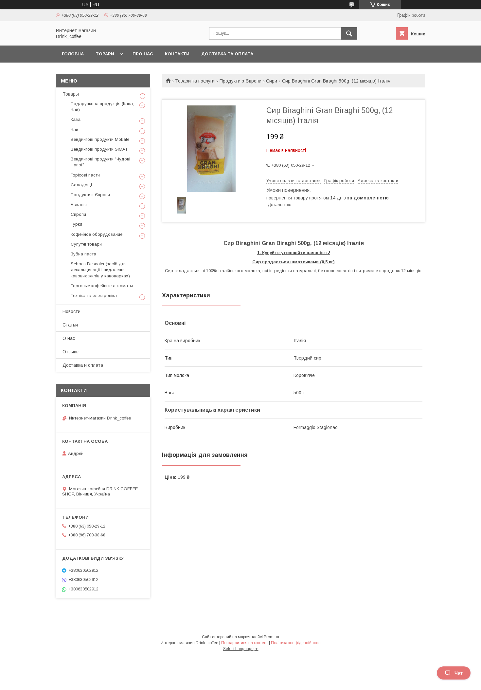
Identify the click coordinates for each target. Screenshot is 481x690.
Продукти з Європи (240, 81)
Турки (76, 224)
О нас (68, 338)
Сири (271, 81)
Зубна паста (83, 254)
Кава (75, 119)
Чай (74, 129)
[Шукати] (349, 33)
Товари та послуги (195, 81)
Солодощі (81, 184)
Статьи (70, 324)
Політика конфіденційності (296, 643)
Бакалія (79, 204)
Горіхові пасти (85, 175)
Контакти (177, 53)
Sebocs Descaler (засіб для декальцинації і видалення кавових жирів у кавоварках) (100, 269)
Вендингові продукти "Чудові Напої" (100, 162)
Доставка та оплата (227, 53)
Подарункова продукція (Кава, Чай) (102, 106)
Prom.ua (271, 637)
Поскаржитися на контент (244, 643)
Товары (70, 94)
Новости (71, 311)
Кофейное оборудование (96, 234)
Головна (73, 53)
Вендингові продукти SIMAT (99, 149)
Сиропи (78, 214)
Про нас (143, 53)
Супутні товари (86, 244)
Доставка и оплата (82, 365)
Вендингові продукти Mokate (100, 139)
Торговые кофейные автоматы (102, 285)
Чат (458, 673)
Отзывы (71, 351)
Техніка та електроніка (94, 295)
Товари (105, 53)
